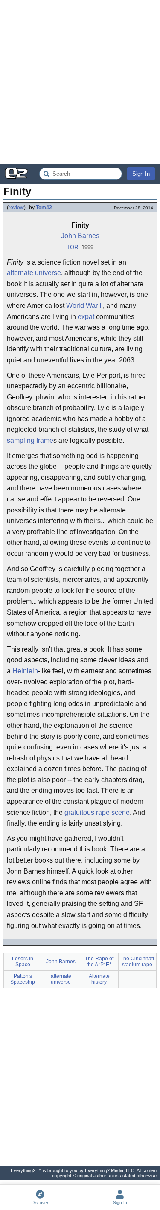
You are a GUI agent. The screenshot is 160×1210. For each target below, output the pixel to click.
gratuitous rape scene (97, 812)
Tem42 (44, 208)
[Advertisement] (80, 82)
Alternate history (99, 979)
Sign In (141, 174)
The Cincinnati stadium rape (137, 962)
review (16, 208)
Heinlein (25, 671)
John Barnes (80, 235)
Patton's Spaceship (22, 979)
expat (86, 316)
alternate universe (34, 272)
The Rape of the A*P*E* (99, 962)
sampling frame (30, 440)
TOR (72, 247)
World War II (84, 305)
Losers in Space (22, 962)
